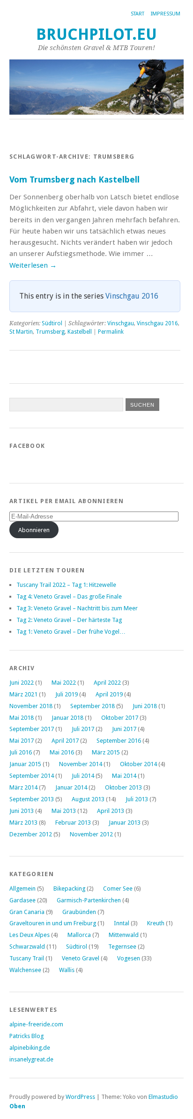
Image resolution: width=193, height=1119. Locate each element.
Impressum (165, 14)
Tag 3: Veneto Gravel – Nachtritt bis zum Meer (77, 608)
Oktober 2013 (123, 787)
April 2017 (65, 740)
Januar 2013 (125, 822)
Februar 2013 (73, 822)
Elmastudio (163, 1096)
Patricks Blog (26, 1035)
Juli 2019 (66, 694)
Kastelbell (79, 332)
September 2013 (31, 799)
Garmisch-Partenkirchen (89, 900)
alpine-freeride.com (36, 1024)
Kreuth (155, 923)
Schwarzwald (27, 946)
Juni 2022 (21, 682)
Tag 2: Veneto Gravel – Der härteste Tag (69, 619)
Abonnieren (34, 530)
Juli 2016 (20, 752)
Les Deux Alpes (29, 934)
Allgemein (22, 888)
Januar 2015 (25, 764)
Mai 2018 (21, 717)
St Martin (21, 332)
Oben (17, 1106)
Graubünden (79, 911)
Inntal (121, 923)
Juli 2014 (83, 775)
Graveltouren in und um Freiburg (52, 923)
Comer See (118, 888)
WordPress (80, 1096)
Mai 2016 (62, 752)
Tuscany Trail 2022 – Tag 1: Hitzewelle (66, 584)
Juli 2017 (83, 728)
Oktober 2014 (138, 764)
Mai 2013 (64, 810)
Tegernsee (122, 946)
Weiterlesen (33, 265)
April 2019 (109, 694)
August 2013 (88, 799)
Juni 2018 (145, 705)
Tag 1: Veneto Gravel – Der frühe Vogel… (71, 631)
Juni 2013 (21, 810)
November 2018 (30, 705)
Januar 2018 (67, 717)
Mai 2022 (64, 682)
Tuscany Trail (26, 958)
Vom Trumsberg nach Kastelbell (74, 179)
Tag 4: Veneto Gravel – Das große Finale (69, 596)
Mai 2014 (124, 775)
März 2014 (23, 787)
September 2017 (31, 728)
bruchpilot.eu (96, 34)
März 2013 (23, 822)
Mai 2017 (21, 740)
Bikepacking (69, 888)
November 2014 (80, 764)
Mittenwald (124, 934)
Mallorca (79, 934)
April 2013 (110, 810)
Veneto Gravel (80, 958)
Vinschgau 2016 (131, 296)
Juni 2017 (124, 728)
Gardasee (22, 900)
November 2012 (91, 834)
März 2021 (23, 694)
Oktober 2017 (119, 717)
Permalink (111, 332)
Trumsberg (50, 332)
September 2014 (31, 775)
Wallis (66, 969)
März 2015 (106, 752)
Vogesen (128, 958)
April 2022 (107, 682)
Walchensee (25, 969)
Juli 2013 (137, 799)
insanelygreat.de (31, 1059)
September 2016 (118, 740)
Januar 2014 (71, 787)
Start (137, 14)
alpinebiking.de (29, 1047)
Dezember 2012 (30, 834)
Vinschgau (120, 323)
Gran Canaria (27, 911)
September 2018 (92, 705)
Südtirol (52, 323)
